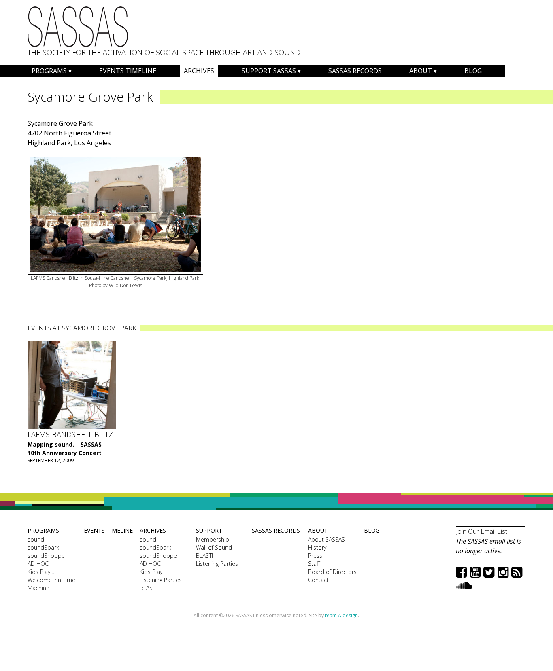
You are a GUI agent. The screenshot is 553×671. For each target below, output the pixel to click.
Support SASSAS (269, 70)
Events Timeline (127, 70)
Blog (473, 70)
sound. (36, 539)
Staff (314, 563)
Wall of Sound (214, 547)
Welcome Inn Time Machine (51, 584)
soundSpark (43, 547)
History (317, 547)
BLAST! (148, 588)
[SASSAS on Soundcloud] (464, 585)
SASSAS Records (355, 70)
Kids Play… (41, 572)
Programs (49, 70)
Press (315, 555)
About (420, 70)
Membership (212, 539)
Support (209, 530)
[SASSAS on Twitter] (488, 571)
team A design (341, 615)
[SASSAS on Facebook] (461, 571)
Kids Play (151, 572)
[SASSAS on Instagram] (503, 571)
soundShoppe (46, 555)
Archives (199, 70)
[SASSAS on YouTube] (475, 571)
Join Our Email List (481, 531)
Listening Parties (161, 580)
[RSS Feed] (516, 571)
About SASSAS (326, 539)
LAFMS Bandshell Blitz (70, 434)
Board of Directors (332, 572)
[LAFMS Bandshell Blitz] (72, 385)
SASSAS (78, 26)
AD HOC (38, 563)
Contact (318, 580)
